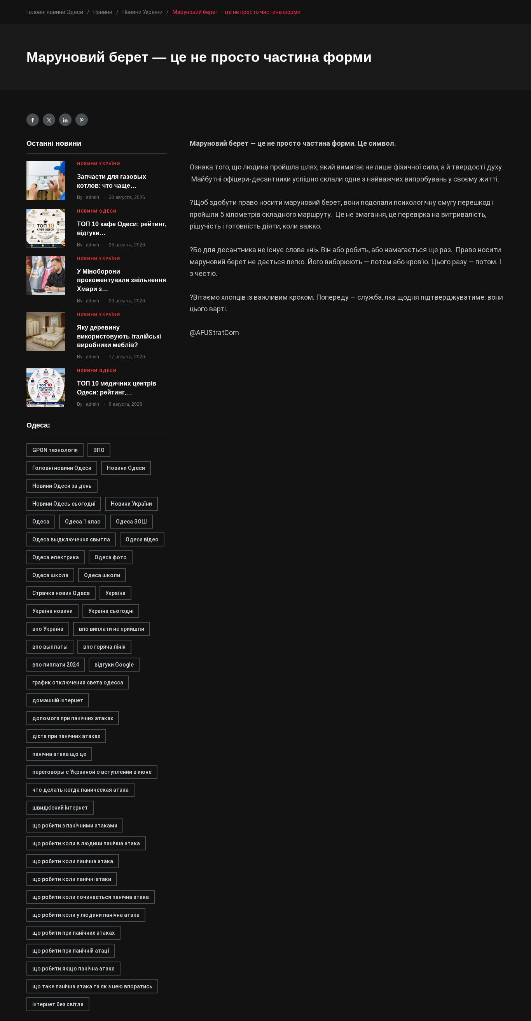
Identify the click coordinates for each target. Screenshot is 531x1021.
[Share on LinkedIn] (65, 119)
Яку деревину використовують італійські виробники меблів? (119, 336)
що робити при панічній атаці (70, 951)
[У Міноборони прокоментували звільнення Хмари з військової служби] (45, 275)
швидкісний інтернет (60, 808)
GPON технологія (55, 450)
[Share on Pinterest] (81, 119)
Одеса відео (142, 539)
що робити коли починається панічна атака (90, 897)
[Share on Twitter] (49, 119)
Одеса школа (50, 575)
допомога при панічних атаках (72, 718)
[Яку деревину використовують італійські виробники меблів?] (45, 331)
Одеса (40, 521)
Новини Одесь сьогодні (63, 504)
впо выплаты (50, 647)
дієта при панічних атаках (66, 736)
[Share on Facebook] (32, 119)
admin (92, 197)
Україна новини (52, 611)
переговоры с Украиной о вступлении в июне (92, 772)
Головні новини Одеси (61, 468)
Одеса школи (102, 575)
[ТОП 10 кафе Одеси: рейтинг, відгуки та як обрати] (45, 228)
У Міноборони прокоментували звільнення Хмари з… (121, 280)
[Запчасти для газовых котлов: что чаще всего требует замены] (45, 180)
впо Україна (47, 629)
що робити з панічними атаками (74, 825)
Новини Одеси (97, 211)
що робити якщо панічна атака (73, 968)
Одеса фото (110, 557)
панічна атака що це (59, 754)
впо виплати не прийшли (111, 629)
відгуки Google (114, 664)
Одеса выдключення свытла (71, 539)
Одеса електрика (55, 557)
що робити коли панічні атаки (71, 879)
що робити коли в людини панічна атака (86, 843)
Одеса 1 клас (82, 521)
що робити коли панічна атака (72, 861)
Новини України (98, 163)
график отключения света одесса (77, 682)
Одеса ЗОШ (131, 521)
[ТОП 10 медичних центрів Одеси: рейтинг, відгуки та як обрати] (45, 387)
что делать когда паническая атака (80, 790)
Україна (115, 593)
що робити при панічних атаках (73, 933)
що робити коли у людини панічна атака (86, 915)
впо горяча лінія (104, 647)
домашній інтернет (57, 700)
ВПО (99, 450)
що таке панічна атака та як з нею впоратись (92, 986)
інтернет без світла (58, 1004)
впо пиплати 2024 (55, 664)
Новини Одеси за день (62, 486)
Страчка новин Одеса (61, 593)
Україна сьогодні (110, 611)
